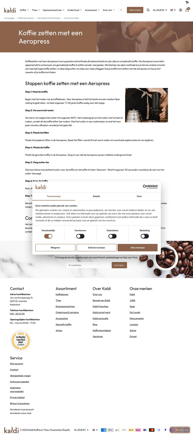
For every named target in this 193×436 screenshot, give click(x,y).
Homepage (9, 18)
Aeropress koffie (71, 18)
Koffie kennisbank (26, 18)
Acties (59, 330)
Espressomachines (52, 10)
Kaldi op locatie (100, 318)
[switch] (80, 236)
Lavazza (134, 324)
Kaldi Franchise (100, 306)
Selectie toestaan (96, 247)
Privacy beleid (17, 397)
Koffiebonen (62, 294)
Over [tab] (139, 196)
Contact (14, 369)
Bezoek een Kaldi (101, 300)
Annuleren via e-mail (20, 413)
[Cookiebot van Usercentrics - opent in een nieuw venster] (145, 187)
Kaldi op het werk (101, 312)
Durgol (133, 336)
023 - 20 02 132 (17, 313)
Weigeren (55, 247)
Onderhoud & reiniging (67, 312)
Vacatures (98, 336)
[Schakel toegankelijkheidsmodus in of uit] (187, 2)
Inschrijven (119, 265)
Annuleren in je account (22, 409)
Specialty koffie (63, 324)
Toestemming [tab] (53, 196)
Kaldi (132, 294)
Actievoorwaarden (19, 381)
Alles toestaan (138, 247)
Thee (34, 10)
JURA (132, 300)
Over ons (107, 10)
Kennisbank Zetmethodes (49, 18)
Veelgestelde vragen (20, 375)
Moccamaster (137, 318)
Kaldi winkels (135, 10)
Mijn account (16, 363)
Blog (95, 324)
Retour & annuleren (20, 403)
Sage (132, 306)
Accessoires (91, 10)
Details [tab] (96, 196)
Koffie (23, 10)
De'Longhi (135, 312)
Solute (133, 330)
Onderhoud (73, 10)
